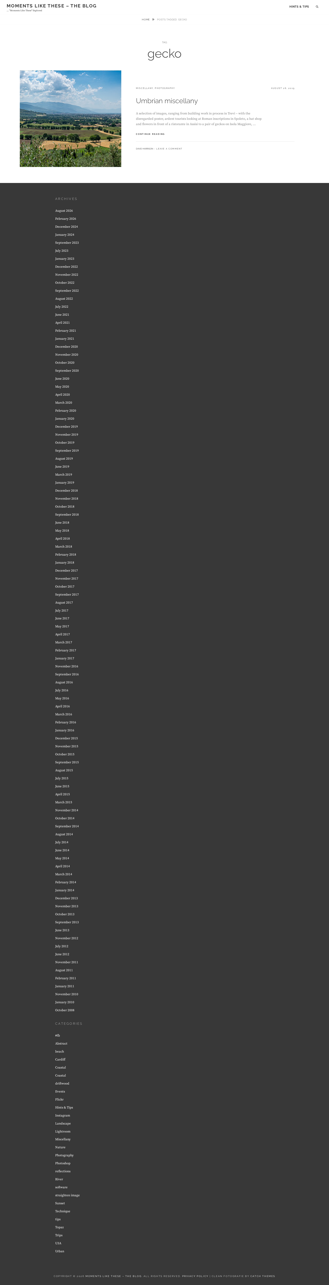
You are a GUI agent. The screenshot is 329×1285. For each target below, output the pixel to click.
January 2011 (64, 986)
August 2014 (64, 834)
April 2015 (62, 794)
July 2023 (61, 251)
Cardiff (60, 1059)
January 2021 (64, 339)
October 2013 (64, 914)
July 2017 (61, 611)
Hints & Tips (299, 6)
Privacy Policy (195, 1276)
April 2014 (62, 866)
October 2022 (64, 283)
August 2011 (64, 970)
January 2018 (64, 563)
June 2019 (62, 467)
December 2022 (66, 267)
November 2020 (66, 355)
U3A (58, 1243)
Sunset (60, 1203)
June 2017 (62, 618)
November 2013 (66, 906)
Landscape (63, 1123)
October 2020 (64, 363)
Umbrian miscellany (167, 101)
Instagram (62, 1115)
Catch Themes (262, 1276)
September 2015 (67, 762)
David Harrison (144, 149)
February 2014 (65, 882)
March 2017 (63, 642)
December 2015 (66, 738)
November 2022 (66, 275)
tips (58, 1219)
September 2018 (67, 515)
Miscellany (144, 88)
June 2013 (62, 930)
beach (59, 1051)
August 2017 (64, 603)
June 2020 (62, 379)
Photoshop (62, 1163)
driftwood (62, 1083)
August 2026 (64, 211)
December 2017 (66, 571)
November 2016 (66, 666)
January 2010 (64, 1002)
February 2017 (65, 650)
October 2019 (64, 443)
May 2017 (62, 626)
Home (146, 19)
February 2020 (65, 411)
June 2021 (62, 315)
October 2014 (64, 818)
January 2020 (64, 419)
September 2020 (67, 371)
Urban (59, 1251)
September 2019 (67, 451)
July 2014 (61, 842)
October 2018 (64, 507)
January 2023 (64, 259)
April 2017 (62, 634)
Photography (165, 88)
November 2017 (66, 579)
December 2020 (66, 347)
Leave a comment (169, 149)
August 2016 (64, 682)
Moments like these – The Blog (52, 6)
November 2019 (66, 435)
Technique (62, 1211)
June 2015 (62, 786)
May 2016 (62, 698)
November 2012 (66, 938)
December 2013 (66, 898)
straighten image (67, 1195)
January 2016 (64, 730)
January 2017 (64, 658)
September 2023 (67, 243)
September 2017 (67, 595)
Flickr (59, 1099)
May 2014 (62, 858)
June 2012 (62, 954)
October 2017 (64, 587)
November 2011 (66, 962)
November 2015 (66, 746)
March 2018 (63, 547)
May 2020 (62, 387)
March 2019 (63, 475)
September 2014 (67, 826)
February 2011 (65, 978)
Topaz (59, 1227)
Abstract (61, 1043)
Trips (58, 1235)
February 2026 (65, 219)
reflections (62, 1171)
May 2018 (62, 531)
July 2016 (61, 690)
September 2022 (67, 291)
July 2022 (61, 307)
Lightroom (62, 1131)
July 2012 (61, 946)
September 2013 (67, 922)
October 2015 (64, 754)
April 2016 (62, 706)
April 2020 (62, 395)
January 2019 (64, 483)
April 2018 (62, 539)
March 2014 (63, 874)
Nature (60, 1147)
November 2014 (66, 810)
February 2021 (65, 331)
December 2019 (66, 427)
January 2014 (64, 890)
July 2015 (61, 778)
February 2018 (65, 555)
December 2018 (66, 491)
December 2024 (66, 227)
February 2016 (65, 722)
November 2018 (66, 499)
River (59, 1179)
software (61, 1187)
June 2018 (62, 523)
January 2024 (64, 235)
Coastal (60, 1067)
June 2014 (62, 850)
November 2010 (66, 994)
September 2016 (67, 674)
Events (60, 1091)
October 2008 (64, 1010)
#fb (57, 1035)
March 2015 (63, 802)
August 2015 (64, 770)
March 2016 (63, 714)
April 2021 (62, 323)
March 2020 (63, 403)
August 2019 (64, 459)
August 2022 (64, 299)
